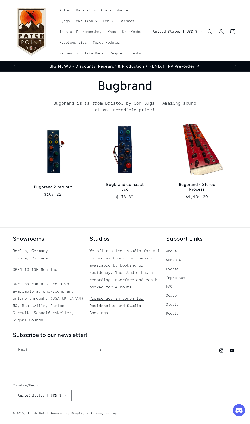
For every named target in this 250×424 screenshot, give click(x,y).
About (171, 251)
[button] (85, 10)
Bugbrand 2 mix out (53, 187)
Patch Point (38, 413)
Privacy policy (104, 413)
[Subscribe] (99, 350)
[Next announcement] (235, 66)
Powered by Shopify (67, 413)
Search (172, 295)
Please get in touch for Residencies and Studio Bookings (117, 305)
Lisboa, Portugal (32, 258)
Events (172, 269)
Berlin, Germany (30, 251)
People (172, 313)
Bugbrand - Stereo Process (197, 187)
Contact (173, 260)
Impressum (175, 278)
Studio (172, 304)
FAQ (169, 286)
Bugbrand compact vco (125, 187)
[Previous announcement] (14, 66)
